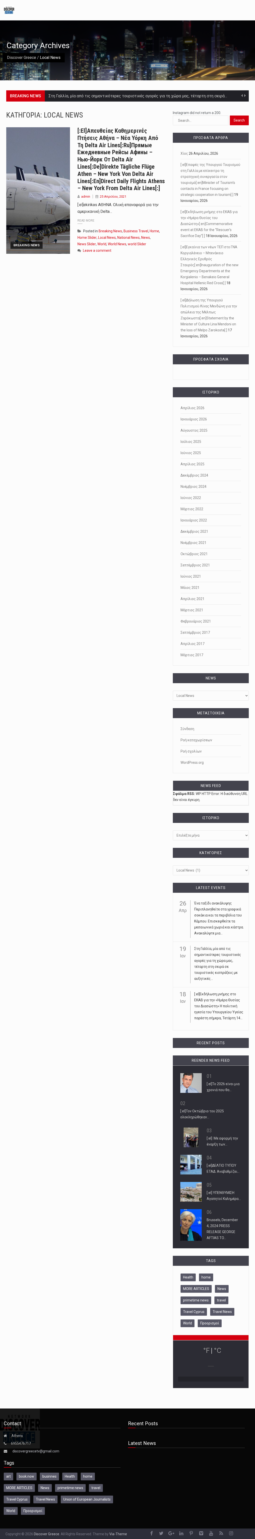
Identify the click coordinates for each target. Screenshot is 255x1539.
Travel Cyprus (193, 1312)
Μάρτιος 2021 (192, 610)
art (8, 1476)
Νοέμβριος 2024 (193, 487)
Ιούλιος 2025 (191, 442)
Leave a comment (97, 251)
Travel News (222, 1312)
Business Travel (136, 231)
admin (85, 196)
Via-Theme (118, 1534)
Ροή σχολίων (191, 751)
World (101, 244)
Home (154, 231)
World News (117, 244)
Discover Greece (21, 57)
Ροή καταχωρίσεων (196, 740)
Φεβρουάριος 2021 (196, 621)
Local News (107, 238)
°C (217, 1350)
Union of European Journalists (87, 1499)
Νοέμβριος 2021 (193, 543)
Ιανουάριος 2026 (194, 419)
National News (128, 238)
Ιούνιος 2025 (191, 453)
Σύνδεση (187, 729)
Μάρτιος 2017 (192, 655)
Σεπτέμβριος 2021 (195, 565)
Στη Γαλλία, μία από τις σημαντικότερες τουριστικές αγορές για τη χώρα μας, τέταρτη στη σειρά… (138, 96)
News (145, 238)
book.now (26, 1476)
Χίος (184, 153)
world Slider (137, 244)
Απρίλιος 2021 (192, 599)
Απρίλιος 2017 (192, 644)
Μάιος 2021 (190, 588)
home (206, 1277)
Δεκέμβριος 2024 (194, 475)
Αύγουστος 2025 (194, 430)
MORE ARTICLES (196, 1289)
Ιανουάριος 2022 (194, 520)
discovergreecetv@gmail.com (35, 1451)
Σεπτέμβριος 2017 (195, 633)
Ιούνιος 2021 (191, 576)
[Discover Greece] (9, 10)
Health (188, 1277)
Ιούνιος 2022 (191, 498)
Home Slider (87, 238)
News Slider (86, 244)
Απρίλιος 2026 (192, 408)
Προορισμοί (209, 1323)
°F (206, 1350)
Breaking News (26, 245)
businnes (49, 1476)
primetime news (196, 1300)
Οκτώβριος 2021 (194, 554)
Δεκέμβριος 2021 (194, 531)
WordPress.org (192, 763)
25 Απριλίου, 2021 (113, 196)
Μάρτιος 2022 (192, 509)
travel (221, 1300)
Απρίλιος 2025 (192, 464)
